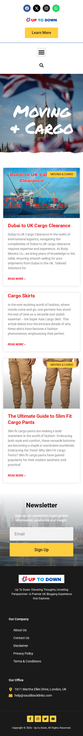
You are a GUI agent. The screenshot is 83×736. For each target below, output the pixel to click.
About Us (20, 630)
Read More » (17, 278)
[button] (41, 52)
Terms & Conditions (27, 661)
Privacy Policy (23, 653)
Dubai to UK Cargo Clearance (39, 225)
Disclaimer (20, 645)
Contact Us (21, 638)
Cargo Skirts (21, 296)
